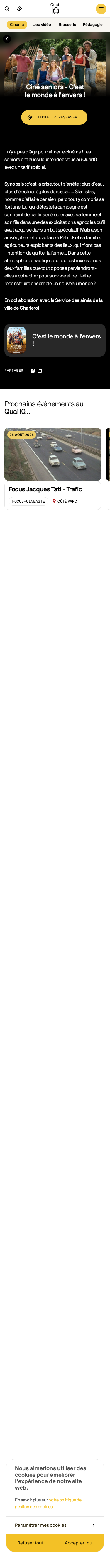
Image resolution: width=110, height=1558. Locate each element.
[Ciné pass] (19, 9)
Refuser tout (30, 1543)
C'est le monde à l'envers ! (66, 340)
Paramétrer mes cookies (41, 1525)
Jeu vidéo (42, 25)
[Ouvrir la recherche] (7, 9)
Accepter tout (79, 1543)
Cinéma (17, 25)
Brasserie (67, 25)
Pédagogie (93, 25)
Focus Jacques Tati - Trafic (45, 489)
